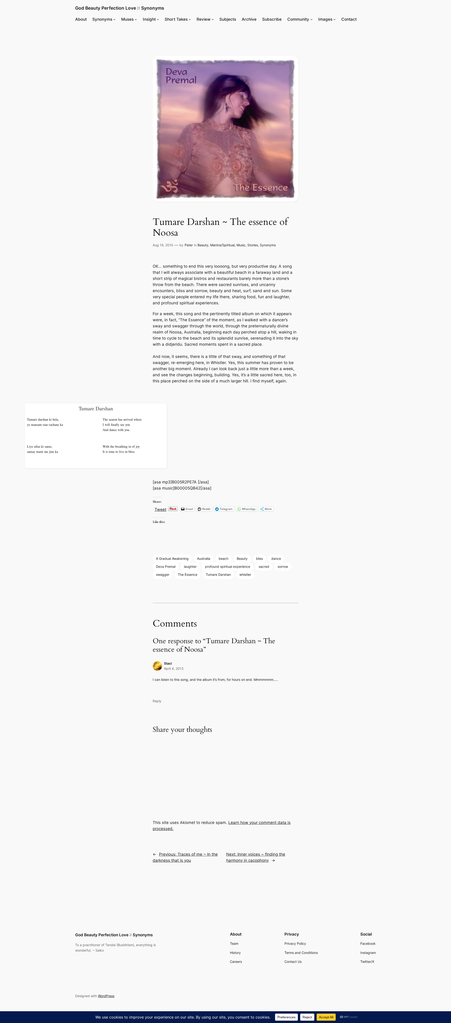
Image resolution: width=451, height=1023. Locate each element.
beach (223, 558)
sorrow (283, 566)
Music (241, 245)
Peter (189, 245)
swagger (162, 574)
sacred (264, 566)
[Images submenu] (334, 19)
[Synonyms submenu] (114, 19)
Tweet (160, 509)
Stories (252, 245)
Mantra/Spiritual (222, 245)
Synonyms (268, 245)
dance (276, 558)
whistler (245, 574)
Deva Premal (165, 566)
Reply (157, 701)
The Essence (187, 574)
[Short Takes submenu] (190, 19)
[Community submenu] (311, 19)
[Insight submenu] (158, 19)
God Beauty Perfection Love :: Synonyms (119, 8)
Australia (203, 558)
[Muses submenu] (136, 19)
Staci (168, 663)
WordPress (106, 996)
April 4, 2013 (173, 668)
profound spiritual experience (227, 566)
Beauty (203, 245)
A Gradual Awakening (172, 558)
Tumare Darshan (218, 574)
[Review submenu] (212, 19)
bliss (259, 558)
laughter (190, 566)
